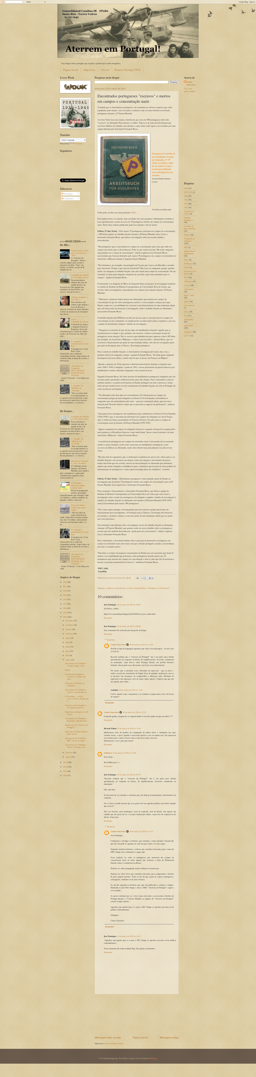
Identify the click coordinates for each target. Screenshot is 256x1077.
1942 (186, 203)
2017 (65, 603)
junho (67, 646)
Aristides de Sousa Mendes (189, 227)
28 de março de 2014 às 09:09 (129, 626)
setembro (69, 633)
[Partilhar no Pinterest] (152, 578)
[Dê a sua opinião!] (144, 578)
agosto (68, 638)
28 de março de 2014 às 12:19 (131, 690)
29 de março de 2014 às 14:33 (129, 936)
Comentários (68, 198)
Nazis (186, 259)
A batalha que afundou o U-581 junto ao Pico (80, 276)
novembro (69, 624)
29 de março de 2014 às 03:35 (129, 774)
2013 (65, 762)
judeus (186, 301)
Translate (78, 143)
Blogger (154, 1058)
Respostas (111, 639)
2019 (65, 595)
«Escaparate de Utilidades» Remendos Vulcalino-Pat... (76, 719)
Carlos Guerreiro (118, 644)
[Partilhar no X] (147, 578)
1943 (186, 207)
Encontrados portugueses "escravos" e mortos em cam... (75, 676)
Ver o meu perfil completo (190, 90)
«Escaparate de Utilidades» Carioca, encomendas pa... (76, 690)
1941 (186, 199)
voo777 (186, 335)
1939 (186, 188)
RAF (186, 277)
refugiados (188, 331)
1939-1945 (188, 192)
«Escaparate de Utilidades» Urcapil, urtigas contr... (76, 664)
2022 (65, 582)
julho (67, 642)
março (68, 659)
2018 (65, 599)
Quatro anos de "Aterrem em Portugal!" (76, 726)
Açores (187, 234)
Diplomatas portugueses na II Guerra (76, 713)
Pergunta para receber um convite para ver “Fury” (80, 252)
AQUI (133, 212)
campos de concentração (115, 588)
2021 (65, 586)
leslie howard (189, 305)
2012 (65, 766)
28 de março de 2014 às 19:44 (124, 752)
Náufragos (188, 263)
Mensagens (68, 193)
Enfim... (68, 670)
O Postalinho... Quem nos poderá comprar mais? (78, 485)
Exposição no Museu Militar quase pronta (76, 732)
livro (186, 315)
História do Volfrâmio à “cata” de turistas (79, 462)
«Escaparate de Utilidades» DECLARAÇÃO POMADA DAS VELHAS (78, 370)
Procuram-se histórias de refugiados (75, 684)
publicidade (188, 325)
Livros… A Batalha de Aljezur (79, 320)
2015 (65, 612)
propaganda (188, 319)
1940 (186, 196)
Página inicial (70, 70)
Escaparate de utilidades (189, 239)
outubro (68, 629)
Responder (108, 617)
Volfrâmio (188, 281)
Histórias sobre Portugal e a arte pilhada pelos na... (76, 706)
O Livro (105, 70)
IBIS (186, 247)
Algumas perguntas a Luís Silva (79, 298)
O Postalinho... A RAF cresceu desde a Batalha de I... (77, 698)
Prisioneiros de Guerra (190, 272)
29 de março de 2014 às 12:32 (141, 831)
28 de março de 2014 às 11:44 (141, 644)
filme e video (189, 295)
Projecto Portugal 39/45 (128, 70)
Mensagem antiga (169, 1037)
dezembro (69, 620)
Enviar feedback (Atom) (113, 1043)
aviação (187, 285)
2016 (65, 608)
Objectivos (89, 70)
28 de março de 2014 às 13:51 (134, 712)
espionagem (188, 289)
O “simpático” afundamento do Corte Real (80, 343)
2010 (65, 775)
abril (67, 655)
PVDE (186, 267)
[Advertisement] (137, 1014)
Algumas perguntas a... (189, 218)
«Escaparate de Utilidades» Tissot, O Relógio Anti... (76, 745)
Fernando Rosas (140, 588)
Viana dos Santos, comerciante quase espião (78, 507)
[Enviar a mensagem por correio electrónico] (137, 577)
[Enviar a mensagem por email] (142, 578)
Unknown (108, 752)
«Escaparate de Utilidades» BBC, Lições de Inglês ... (76, 739)
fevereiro (69, 752)
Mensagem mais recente (108, 1037)
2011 (65, 771)
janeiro (68, 756)
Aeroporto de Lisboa (189, 212)
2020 (65, 590)
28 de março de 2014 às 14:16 (129, 728)
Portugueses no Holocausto (158, 588)
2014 (65, 616)
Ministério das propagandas (189, 252)
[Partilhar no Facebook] (150, 578)
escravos (129, 588)
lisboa (186, 311)
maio (67, 651)
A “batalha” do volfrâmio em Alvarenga (77, 388)
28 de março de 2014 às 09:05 (129, 604)
